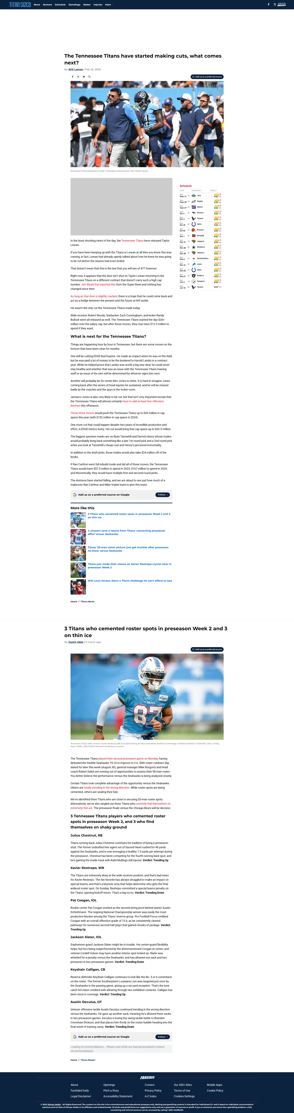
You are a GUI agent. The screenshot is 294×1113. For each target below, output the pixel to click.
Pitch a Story (111, 1090)
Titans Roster (88, 1060)
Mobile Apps (214, 1084)
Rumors (47, 4)
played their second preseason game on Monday (128, 758)
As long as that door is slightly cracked (94, 296)
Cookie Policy (215, 1090)
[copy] (89, 76)
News (37, 4)
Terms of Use (182, 1090)
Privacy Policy (153, 1090)
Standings (74, 4)
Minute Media (54, 1104)
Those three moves (82, 413)
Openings (109, 1084)
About (74, 1084)
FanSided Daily (80, 1090)
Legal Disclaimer (81, 1096)
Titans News (87, 601)
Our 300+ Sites (183, 1084)
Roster (87, 4)
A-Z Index (150, 1096)
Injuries (98, 4)
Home (74, 601)
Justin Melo (75, 642)
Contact (149, 1084)
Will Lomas (75, 69)
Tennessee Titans (132, 240)
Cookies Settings (184, 1096)
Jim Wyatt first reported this (98, 284)
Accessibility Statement (117, 1096)
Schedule (60, 4)
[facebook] (268, 4)
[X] (275, 4)
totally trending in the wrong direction (106, 787)
